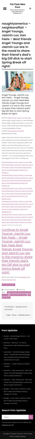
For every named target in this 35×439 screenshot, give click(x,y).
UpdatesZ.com (6, 425)
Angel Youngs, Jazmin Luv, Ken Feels (19, 118)
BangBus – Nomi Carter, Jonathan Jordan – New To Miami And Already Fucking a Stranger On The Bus (18, 391)
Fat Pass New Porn (17, 6)
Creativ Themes (20, 436)
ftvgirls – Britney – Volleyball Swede (17, 315)
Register (4, 225)
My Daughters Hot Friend (16, 131)
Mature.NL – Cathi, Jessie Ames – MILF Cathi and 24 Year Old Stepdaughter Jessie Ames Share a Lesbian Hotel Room (18, 373)
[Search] (31, 417)
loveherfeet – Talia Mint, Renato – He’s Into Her (16, 308)
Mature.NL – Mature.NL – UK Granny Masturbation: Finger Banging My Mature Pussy (17, 345)
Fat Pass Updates (9, 290)
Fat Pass (5, 295)
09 (13, 425)
